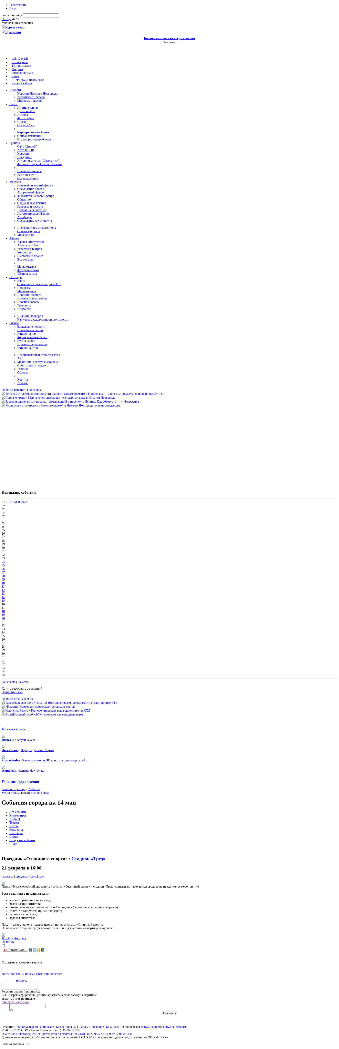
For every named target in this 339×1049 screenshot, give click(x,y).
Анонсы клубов (27, 245)
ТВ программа (21, 65)
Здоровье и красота (30, 206)
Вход (12, 8)
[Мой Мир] (43, 949)
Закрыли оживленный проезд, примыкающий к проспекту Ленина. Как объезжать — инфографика (72, 401)
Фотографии (25, 118)
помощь (21, 980)
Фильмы (22, 79)
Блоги (13, 104)
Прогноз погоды (28, 301)
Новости (15, 90)
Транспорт (24, 305)
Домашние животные (31, 210)
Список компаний (29, 136)
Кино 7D (15, 819)
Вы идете (20, 938)
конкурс (8, 876)
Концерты (24, 252)
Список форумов (28, 231)
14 (3, 597)
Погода (6, 19)
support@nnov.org (162, 1026)
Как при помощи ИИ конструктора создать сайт (54, 760)
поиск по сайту (12, 15)
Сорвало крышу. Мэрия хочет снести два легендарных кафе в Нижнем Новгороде (60, 397)
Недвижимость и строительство (38, 354)
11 (3, 586)
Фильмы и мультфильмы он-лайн (39, 164)
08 (3, 576)
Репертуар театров (29, 249)
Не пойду (8, 941)
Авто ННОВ (25, 150)
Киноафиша (20, 62)
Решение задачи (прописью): (21, 991)
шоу (41, 876)
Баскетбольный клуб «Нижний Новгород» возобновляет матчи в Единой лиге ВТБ (61, 702)
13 (3, 593)
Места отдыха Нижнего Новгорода (25, 792)
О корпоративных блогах (34, 139)
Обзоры (22, 372)
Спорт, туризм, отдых (31, 365)
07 (3, 572)
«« (3, 501)
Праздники (24, 157)
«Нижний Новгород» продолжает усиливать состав (40, 706)
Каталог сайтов (22, 83)
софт (41, 79)
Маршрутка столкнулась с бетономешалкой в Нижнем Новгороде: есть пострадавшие (62, 405)
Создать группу (27, 178)
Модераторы (25, 234)
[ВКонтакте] (30, 949)
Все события (25, 259)
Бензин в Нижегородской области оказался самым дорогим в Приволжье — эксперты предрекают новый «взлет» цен (84, 393)
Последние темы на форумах (36, 227)
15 (3, 600)
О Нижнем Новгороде (89, 1026)
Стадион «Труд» (88, 858)
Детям (13, 836)
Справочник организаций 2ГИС (39, 284)
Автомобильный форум (33, 213)
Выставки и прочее (30, 256)
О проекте (47, 1026)
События (34, 789)
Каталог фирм (26, 333)
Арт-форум (24, 217)
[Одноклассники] (39, 949)
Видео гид (24, 309)
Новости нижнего (29, 294)
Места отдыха (26, 266)
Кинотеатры (17, 815)
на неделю (8, 682)
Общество (24, 199)
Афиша (14, 238)
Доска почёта (26, 111)
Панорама (24, 287)
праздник (21, 876)
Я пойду (7, 938)
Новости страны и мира (18, 698)
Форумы (17, 69)
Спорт (13, 843)
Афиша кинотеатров (31, 241)
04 (3, 561)
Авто (20, 358)
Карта (15, 76)
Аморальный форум (30, 192)
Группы (14, 143)
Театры (14, 822)
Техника (22, 369)
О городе (15, 277)
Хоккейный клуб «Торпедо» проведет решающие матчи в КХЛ (47, 710)
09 (3, 579)
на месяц (23, 682)
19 (3, 614)
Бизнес (14, 323)
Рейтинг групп (27, 174)
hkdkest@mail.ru (27, 1026)
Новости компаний (30, 330)
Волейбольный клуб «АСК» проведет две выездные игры (44, 714)
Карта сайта (64, 1026)
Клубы (13, 826)
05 (3, 565)
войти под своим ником (18, 973)
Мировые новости (29, 100)
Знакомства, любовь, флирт (35, 196)
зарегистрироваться (49, 973)
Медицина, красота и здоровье (37, 362)
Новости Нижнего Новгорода (37, 93)
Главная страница (13, 789)
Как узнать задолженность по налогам (42, 319)
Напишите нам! (12, 692)
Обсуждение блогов (30, 188)
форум (145, 1026)
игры (32, 79)
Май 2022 (20, 501)
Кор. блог (112, 1026)
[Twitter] (35, 949)
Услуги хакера (26, 740)
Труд (33, 876)
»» (9, 501)
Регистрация (17, 4)
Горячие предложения (32, 298)
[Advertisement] (25, 446)
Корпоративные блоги (32, 337)
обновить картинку (15, 1002)
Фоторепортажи (22, 72)
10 (3, 583)
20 (3, 618)
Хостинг (23, 379)
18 (3, 611)
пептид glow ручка (31, 770)
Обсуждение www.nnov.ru (34, 220)
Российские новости (31, 97)
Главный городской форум (35, 185)
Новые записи (14, 729)
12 (3, 590)
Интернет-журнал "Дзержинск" (38, 160)
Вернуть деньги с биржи (37, 750)
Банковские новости (31, 326)
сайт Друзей (20, 58)
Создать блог (26, 125)
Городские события (22, 840)
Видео (21, 121)
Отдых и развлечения (31, 203)
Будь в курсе (169, 42)
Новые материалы (29, 171)
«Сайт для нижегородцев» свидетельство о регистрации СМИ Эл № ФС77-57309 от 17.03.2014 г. (67, 1033)
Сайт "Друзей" (27, 146)
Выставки (16, 833)
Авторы (22, 114)
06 (3, 569)
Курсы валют (26, 340)
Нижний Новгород (30, 316)
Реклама (22, 383)
